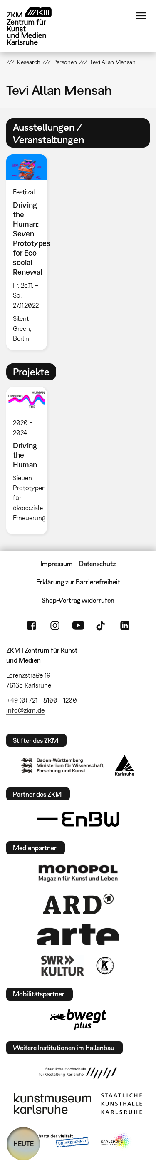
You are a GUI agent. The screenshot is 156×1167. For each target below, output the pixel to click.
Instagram (55, 625)
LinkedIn (124, 625)
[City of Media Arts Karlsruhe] (115, 1141)
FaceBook (31, 625)
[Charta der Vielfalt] (56, 1141)
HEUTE (23, 1143)
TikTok (101, 625)
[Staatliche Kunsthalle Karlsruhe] (121, 1103)
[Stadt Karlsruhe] (124, 765)
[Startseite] (35, 26)
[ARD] (78, 904)
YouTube (78, 625)
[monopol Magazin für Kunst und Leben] (78, 872)
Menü (141, 16)
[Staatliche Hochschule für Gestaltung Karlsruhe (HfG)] (78, 1073)
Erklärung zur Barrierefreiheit (78, 582)
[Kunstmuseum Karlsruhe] (52, 1103)
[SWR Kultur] (62, 965)
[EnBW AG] (78, 819)
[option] (30, 252)
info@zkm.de (25, 710)
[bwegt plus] (78, 1019)
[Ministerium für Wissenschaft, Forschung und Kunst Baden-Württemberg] (62, 765)
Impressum (56, 563)
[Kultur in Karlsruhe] (104, 965)
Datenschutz (97, 563)
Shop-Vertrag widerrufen (78, 600)
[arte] (78, 934)
